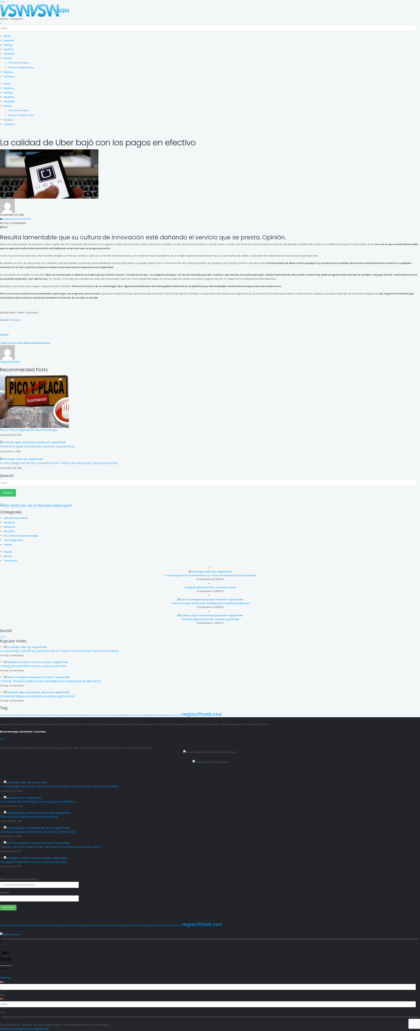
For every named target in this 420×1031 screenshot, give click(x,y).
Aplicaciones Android (16, 219)
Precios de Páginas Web (21, 67)
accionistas (8, 715)
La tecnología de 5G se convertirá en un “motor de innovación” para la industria (59, 463)
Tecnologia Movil (13, 540)
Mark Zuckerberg (76, 715)
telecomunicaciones (167, 715)
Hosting (8, 45)
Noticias (8, 72)
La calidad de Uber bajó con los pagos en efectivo (37, 802)
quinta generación (126, 715)
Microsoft (9, 531)
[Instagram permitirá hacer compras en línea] (36, 662)
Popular (8, 551)
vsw (48, 343)
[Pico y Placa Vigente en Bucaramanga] (34, 400)
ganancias (63, 715)
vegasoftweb (38, 343)
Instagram (10, 527)
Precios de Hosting (18, 62)
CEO (47, 715)
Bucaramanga (39, 715)
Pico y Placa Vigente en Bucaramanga (28, 430)
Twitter (8, 544)
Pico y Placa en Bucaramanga (21, 535)
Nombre (5, 892)
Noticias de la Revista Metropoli (41, 505)
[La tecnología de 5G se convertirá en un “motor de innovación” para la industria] (21, 458)
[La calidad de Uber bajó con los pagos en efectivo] (22, 797)
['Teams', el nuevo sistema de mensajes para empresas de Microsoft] (37, 677)
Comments (10, 560)
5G (1, 715)
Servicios (9, 49)
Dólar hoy (5, 977)
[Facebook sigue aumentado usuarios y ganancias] (33, 442)
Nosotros (9, 40)
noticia (87, 715)
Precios (8, 58)
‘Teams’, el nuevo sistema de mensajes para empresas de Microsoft (210, 603)
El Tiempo (14, 320)
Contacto (9, 76)
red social (138, 715)
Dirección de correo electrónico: (19, 879)
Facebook (9, 522)
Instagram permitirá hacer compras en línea (210, 587)
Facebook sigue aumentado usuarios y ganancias (37, 446)
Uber (28, 343)
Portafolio (9, 53)
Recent (8, 556)
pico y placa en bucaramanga (104, 715)
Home (7, 36)
